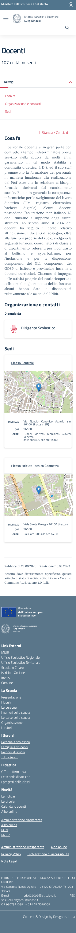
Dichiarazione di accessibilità (48, 854)
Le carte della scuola (15, 717)
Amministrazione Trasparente (22, 846)
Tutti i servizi (9, 757)
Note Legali (9, 861)
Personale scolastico (15, 741)
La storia (7, 727)
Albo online (9, 811)
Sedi (8, 111)
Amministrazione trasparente (21, 819)
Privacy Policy (11, 854)
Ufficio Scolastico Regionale (20, 657)
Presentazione (11, 697)
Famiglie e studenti (14, 746)
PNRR (5, 835)
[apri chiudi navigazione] (5, 18)
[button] (38, 82)
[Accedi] (71, 5)
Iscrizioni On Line (13, 672)
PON (4, 829)
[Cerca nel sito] (67, 28)
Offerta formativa (13, 771)
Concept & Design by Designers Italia (49, 916)
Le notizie (8, 796)
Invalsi (5, 677)
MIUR (5, 652)
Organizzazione (12, 722)
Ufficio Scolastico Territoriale (20, 662)
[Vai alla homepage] (17, 18)
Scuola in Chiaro (12, 667)
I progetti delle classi (15, 781)
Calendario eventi (13, 806)
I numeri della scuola (15, 712)
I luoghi (6, 702)
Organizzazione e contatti (23, 103)
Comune (7, 682)
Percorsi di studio (13, 752)
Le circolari (8, 801)
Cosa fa (10, 95)
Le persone (9, 707)
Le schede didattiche (15, 776)
